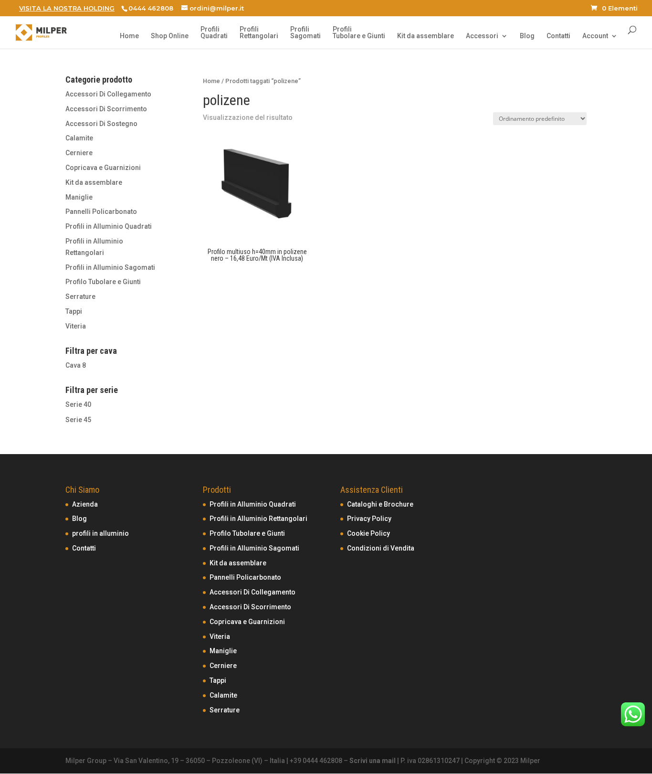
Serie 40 (78, 404)
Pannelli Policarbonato (101, 211)
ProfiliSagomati (305, 33)
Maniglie (79, 197)
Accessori (482, 36)
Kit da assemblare (425, 36)
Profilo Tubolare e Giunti (103, 282)
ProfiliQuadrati (214, 33)
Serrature (80, 296)
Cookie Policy (368, 533)
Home (129, 36)
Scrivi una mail (372, 760)
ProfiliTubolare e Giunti (359, 33)
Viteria (75, 326)
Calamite (79, 138)
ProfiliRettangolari (259, 33)
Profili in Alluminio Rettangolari (258, 518)
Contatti (558, 36)
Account (595, 36)
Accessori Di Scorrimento (106, 109)
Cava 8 (75, 365)
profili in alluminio (100, 533)
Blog (527, 36)
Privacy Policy (369, 518)
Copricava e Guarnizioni (103, 167)
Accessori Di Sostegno (101, 123)
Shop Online (170, 36)
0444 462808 (150, 8)
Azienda (85, 504)
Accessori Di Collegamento (108, 94)
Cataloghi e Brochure (380, 504)
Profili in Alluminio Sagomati (110, 267)
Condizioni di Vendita (380, 548)
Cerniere (79, 153)
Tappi (73, 311)
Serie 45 (78, 420)
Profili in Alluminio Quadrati (108, 226)
